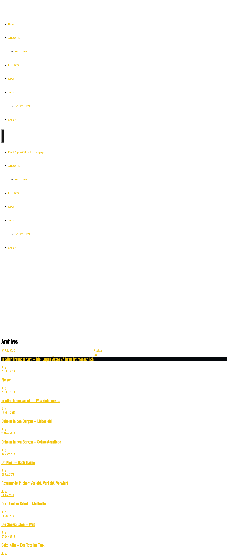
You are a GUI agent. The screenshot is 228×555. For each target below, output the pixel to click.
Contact (12, 119)
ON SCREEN (22, 106)
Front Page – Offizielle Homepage (26, 152)
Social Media (22, 51)
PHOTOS (13, 65)
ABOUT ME (15, 37)
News (11, 78)
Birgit (4, 367)
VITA (11, 92)
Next (96, 355)
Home (11, 24)
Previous (98, 351)
